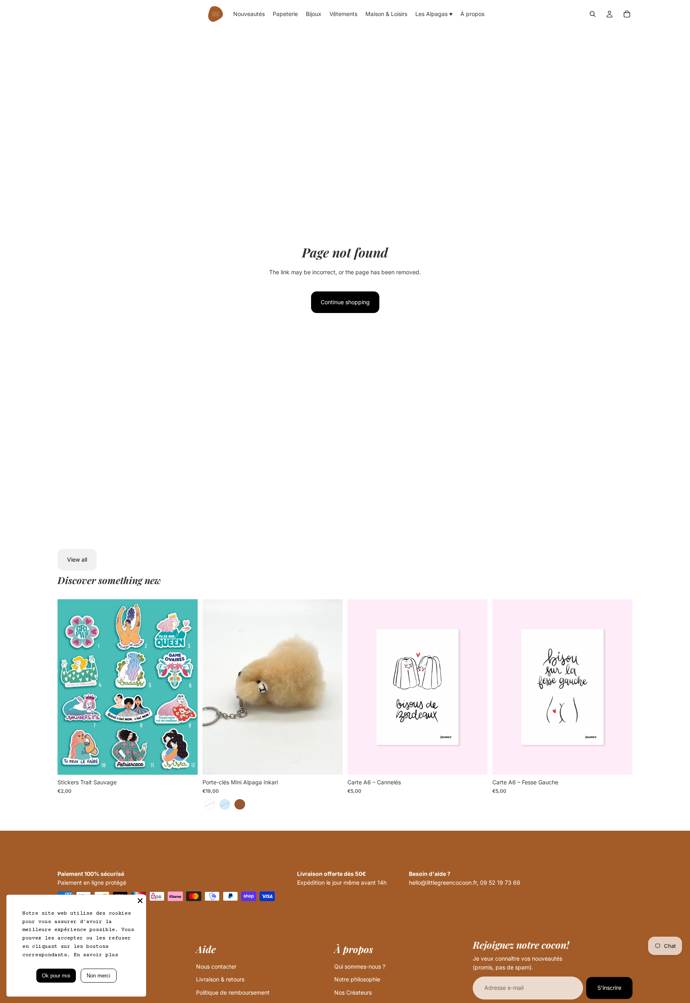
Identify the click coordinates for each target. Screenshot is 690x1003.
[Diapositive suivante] (186, 687)
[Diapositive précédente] (69, 687)
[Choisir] (185, 762)
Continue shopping (345, 302)
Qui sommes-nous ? (359, 966)
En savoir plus (95, 955)
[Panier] (627, 14)
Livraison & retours (220, 979)
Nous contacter (216, 966)
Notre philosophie (357, 979)
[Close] (140, 901)
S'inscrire (609, 987)
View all (77, 559)
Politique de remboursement (233, 992)
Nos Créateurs (353, 992)
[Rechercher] (592, 14)
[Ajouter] (475, 762)
